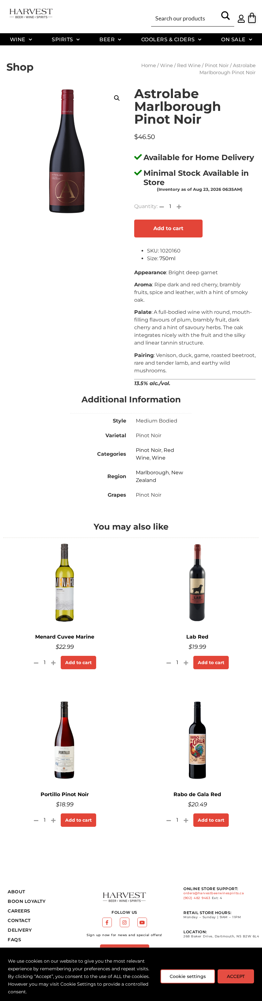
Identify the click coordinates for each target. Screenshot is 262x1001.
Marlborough (152, 472)
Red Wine (189, 65)
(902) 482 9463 (196, 898)
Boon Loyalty (26, 901)
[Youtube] (142, 922)
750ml (167, 258)
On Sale (233, 39)
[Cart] (252, 17)
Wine (18, 39)
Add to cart (168, 228)
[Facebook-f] (107, 922)
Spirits (62, 39)
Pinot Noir (217, 65)
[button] (117, 98)
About (16, 892)
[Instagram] (124, 922)
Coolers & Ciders (168, 39)
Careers (19, 911)
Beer (107, 39)
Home (148, 65)
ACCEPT (236, 976)
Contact (19, 920)
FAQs (14, 940)
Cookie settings (188, 976)
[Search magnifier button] (225, 18)
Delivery (20, 930)
